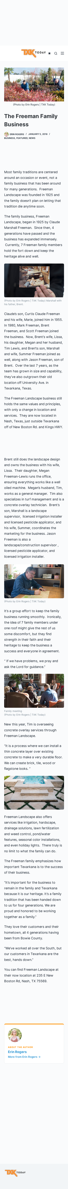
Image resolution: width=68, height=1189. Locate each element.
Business (9, 138)
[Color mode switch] (49, 53)
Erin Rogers (17, 1052)
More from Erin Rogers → (24, 1057)
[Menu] (62, 53)
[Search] (55, 53)
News (32, 138)
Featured (22, 138)
